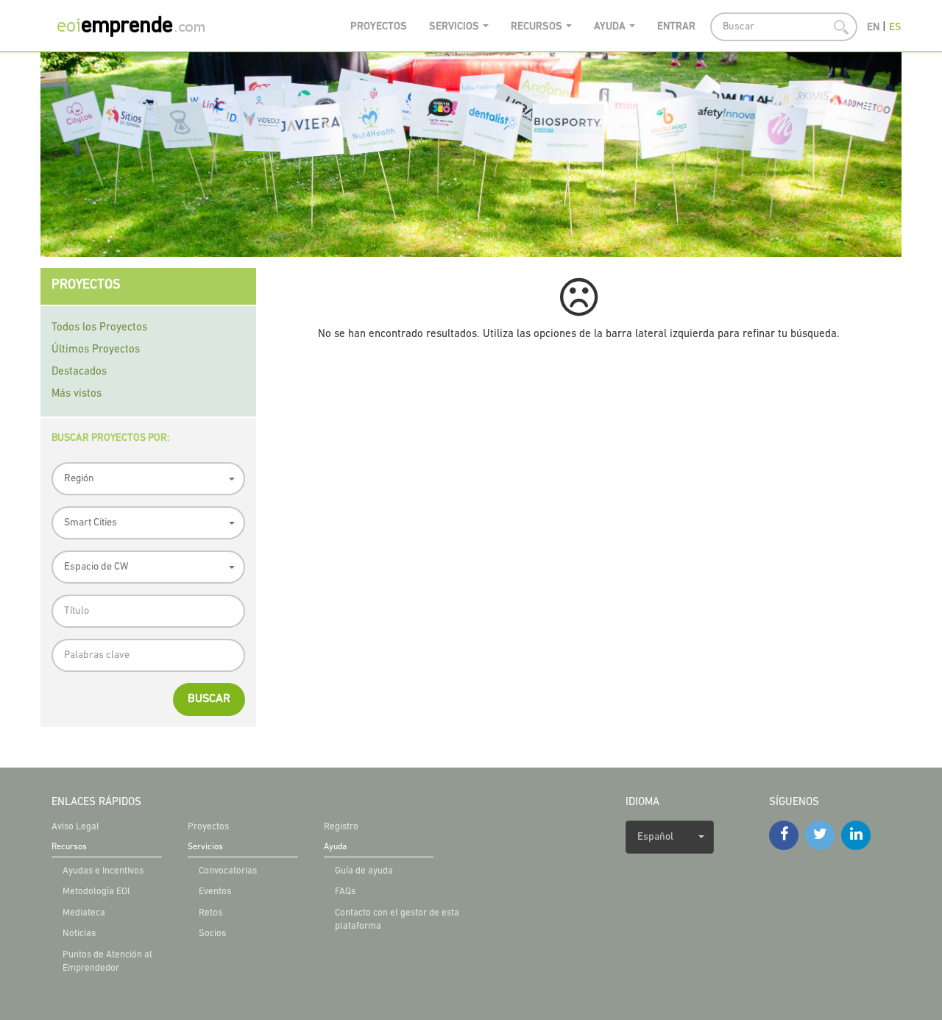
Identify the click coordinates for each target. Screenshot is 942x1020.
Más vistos (77, 394)
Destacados (79, 372)
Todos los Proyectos (99, 327)
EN (873, 27)
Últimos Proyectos (96, 349)
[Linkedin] (856, 835)
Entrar (676, 26)
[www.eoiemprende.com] (144, 25)
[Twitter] (820, 835)
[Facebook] (783, 835)
